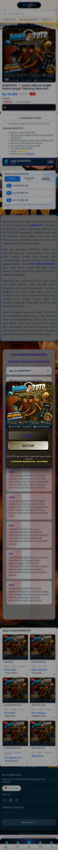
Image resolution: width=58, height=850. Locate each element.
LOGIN (28, 435)
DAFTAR (28, 445)
